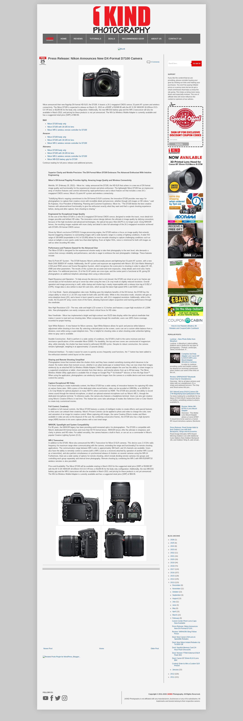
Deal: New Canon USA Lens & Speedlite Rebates (183, 638)
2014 (172, 579)
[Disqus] (101, 608)
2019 (172, 563)
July (174, 602)
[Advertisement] (184, 488)
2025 (172, 543)
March (175, 615)
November (176, 589)
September (176, 595)
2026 (172, 540)
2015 (172, 576)
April (174, 612)
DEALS (111, 39)
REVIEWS (78, 39)
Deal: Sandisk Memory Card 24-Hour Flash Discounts (184, 649)
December (176, 585)
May (174, 608)
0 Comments (155, 62)
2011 (172, 677)
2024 (172, 546)
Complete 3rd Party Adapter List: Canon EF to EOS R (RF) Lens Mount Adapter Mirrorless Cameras (190, 358)
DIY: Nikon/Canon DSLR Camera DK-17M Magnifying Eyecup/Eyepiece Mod (185, 393)
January (175, 670)
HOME (64, 39)
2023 (172, 550)
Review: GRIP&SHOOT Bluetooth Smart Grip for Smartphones (182, 378)
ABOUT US (156, 39)
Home (101, 649)
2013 (172, 582)
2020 (172, 559)
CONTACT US (175, 39)
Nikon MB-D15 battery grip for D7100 (62, 159)
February (176, 618)
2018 (172, 566)
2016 (172, 573)
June (174, 605)
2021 (172, 556)
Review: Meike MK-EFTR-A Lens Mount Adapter (189, 409)
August (175, 598)
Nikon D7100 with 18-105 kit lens (60, 127)
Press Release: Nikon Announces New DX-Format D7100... (185, 627)
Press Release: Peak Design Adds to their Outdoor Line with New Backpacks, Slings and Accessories (184, 429)
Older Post (155, 649)
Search (196, 63)
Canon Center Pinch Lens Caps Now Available (184, 622)
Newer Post (47, 649)
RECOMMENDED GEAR (133, 39)
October (175, 592)
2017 (172, 569)
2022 (172, 553)
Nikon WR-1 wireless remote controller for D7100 (67, 130)
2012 (172, 674)
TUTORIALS (95, 39)
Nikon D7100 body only (56, 124)
